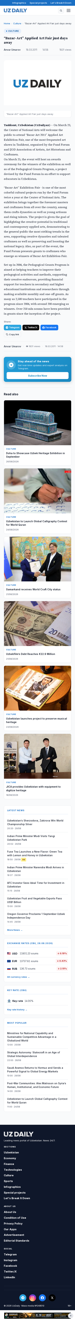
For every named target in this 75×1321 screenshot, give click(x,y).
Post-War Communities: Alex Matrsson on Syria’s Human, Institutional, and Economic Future (36, 1085)
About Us (10, 1212)
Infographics (19, 2)
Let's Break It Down (61, 2)
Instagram (10, 1260)
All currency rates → (18, 976)
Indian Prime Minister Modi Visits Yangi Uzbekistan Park (31, 838)
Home (7, 23)
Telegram (14, 327)
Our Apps (10, 1229)
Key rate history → (17, 1009)
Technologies (13, 1169)
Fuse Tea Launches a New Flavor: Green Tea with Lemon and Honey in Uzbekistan (34, 853)
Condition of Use (15, 1217)
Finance (9, 1164)
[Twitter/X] (52, 1297)
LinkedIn (9, 1277)
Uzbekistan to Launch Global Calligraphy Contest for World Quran (37, 1100)
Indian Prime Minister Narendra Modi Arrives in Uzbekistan (35, 869)
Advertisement (14, 1234)
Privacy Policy (13, 1223)
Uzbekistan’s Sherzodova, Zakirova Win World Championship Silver (35, 822)
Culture (17, 23)
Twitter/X (32, 327)
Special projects (38, 2)
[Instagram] (32, 1297)
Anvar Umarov (12, 49)
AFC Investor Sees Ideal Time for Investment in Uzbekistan (35, 884)
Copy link (14, 334)
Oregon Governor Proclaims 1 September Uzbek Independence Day (36, 915)
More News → (15, 930)
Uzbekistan (11, 1152)
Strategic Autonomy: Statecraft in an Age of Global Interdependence (33, 1054)
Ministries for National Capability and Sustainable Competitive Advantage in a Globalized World (31, 1037)
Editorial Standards (16, 1240)
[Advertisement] (37, 1316)
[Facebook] (42, 1297)
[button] (61, 10)
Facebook (51, 327)
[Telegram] (22, 1297)
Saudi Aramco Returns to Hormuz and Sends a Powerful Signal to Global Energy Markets (35, 1069)
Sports (8, 1181)
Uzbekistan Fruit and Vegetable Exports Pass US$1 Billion (34, 900)
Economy (10, 1158)
